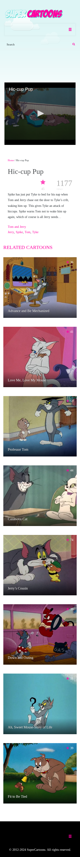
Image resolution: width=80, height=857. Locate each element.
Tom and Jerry (17, 226)
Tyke (35, 232)
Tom (27, 232)
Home (11, 160)
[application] (40, 113)
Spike (19, 232)
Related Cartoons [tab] (27, 247)
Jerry (11, 232)
